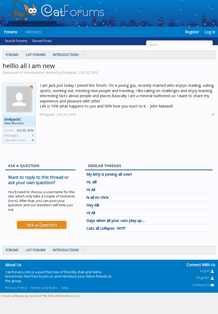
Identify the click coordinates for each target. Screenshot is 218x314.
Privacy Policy (16, 287)
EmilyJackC (13, 119)
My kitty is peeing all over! (109, 174)
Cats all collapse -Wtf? (106, 228)
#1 (213, 115)
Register (192, 31)
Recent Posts (42, 41)
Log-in (205, 270)
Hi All (90, 189)
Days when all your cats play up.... (115, 220)
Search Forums (16, 41)
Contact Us (201, 284)
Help (65, 287)
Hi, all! (91, 181)
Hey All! (92, 205)
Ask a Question (42, 225)
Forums (10, 31)
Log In (209, 31)
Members (33, 31)
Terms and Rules (44, 287)
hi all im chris (97, 197)
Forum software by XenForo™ (40, 296)
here (13, 200)
